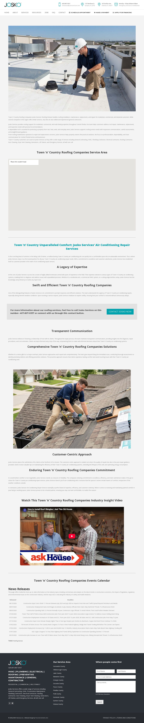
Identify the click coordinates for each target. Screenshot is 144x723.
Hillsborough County (60, 670)
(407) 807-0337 (16, 668)
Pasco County (57, 687)
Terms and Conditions (126, 718)
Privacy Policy (109, 718)
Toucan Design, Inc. (41, 718)
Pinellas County (58, 690)
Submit (99, 702)
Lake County (57, 673)
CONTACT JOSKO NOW (120, 311)
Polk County (57, 694)
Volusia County (58, 704)
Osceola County (58, 683)
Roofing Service (18, 641)
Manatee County (58, 677)
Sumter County (58, 701)
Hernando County (59, 666)
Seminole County (58, 697)
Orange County (58, 680)
